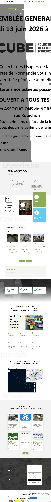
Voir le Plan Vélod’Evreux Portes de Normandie (15, 323)
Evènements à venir (11, 275)
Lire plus (9, 430)
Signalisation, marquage (37, 247)
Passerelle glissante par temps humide (12, 245)
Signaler (28, 262)
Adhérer (41, 1)
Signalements (20, 1)
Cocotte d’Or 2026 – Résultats (38, 424)
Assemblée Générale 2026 (12, 274)
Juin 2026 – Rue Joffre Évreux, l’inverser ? (11, 444)
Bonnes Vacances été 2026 (12, 270)
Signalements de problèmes (12, 246)
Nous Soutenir (15, 188)
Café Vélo (10, 272)
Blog (7, 272)
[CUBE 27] (11, 2)
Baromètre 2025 (30, 1)
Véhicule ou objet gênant (24, 247)
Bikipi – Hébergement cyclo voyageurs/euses (25, 425)
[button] (49, 491)
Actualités (25, 1)
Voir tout (22, 262)
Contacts (35, 1)
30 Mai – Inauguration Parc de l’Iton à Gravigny (16, 11)
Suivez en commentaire (11, 250)
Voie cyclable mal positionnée (37, 245)
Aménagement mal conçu (11, 247)
